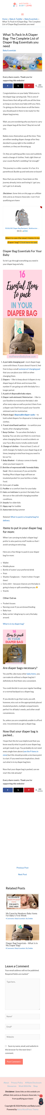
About (6, 1083)
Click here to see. (29, 242)
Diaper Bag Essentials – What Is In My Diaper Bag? (22, 944)
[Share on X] (18, 86)
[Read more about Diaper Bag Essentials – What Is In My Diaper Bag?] (22, 932)
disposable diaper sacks (24, 415)
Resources (11, 1086)
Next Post (22, 874)
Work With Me (25, 1086)
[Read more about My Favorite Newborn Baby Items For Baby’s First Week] (22, 901)
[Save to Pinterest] (29, 86)
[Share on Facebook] (8, 86)
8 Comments (10, 948)
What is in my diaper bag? (13, 624)
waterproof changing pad (29, 369)
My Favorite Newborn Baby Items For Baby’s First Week (21, 914)
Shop (35, 1086)
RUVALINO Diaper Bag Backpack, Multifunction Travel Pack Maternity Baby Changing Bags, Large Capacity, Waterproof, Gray (22, 228)
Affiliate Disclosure (33, 1083)
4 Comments (10, 918)
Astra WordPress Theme (27, 1109)
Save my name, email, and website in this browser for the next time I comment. (21, 1049)
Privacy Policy (17, 1083)
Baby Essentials (9, 50)
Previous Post (22, 868)
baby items (31, 674)
